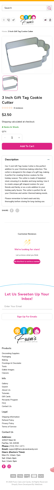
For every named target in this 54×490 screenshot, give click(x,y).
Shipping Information (11, 416)
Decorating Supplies (10, 353)
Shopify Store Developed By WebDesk (27, 484)
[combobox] (27, 8)
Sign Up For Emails (27, 316)
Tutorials (5, 393)
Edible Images (8, 369)
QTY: (4, 132)
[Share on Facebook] (12, 212)
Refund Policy (8, 420)
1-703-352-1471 (8, 20)
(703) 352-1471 (16, 446)
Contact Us (7, 406)
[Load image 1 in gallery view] (10, 83)
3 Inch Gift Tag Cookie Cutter (20, 31)
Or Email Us (13, 20)
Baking (5, 360)
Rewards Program (10, 399)
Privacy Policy (8, 423)
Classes (5, 373)
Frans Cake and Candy (22, 482)
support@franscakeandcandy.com (23, 449)
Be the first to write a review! (27, 261)
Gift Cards (6, 396)
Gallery (5, 383)
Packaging (6, 356)
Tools (4, 366)
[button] (4, 20)
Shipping (6, 121)
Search (5, 386)
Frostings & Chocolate (11, 363)
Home (4, 31)
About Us (6, 390)
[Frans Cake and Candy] (28, 19)
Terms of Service (9, 426)
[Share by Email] (17, 212)
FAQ (4, 403)
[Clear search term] (43, 8)
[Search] (49, 8)
